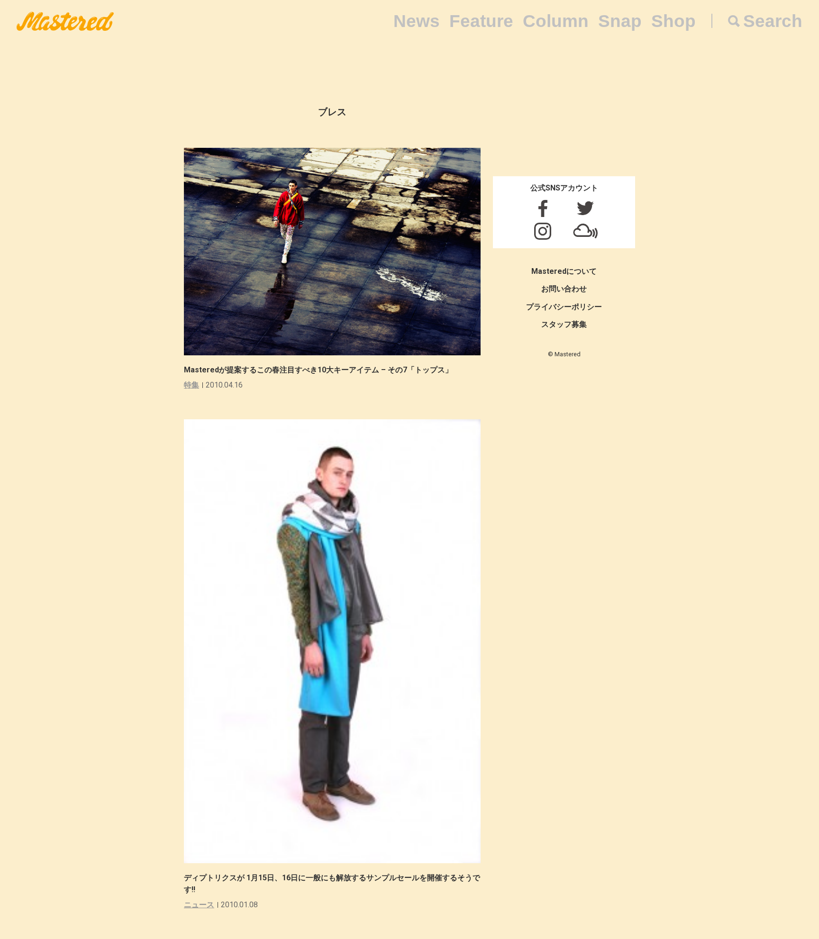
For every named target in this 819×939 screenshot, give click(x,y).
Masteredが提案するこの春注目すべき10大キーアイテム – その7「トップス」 (318, 369)
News (416, 21)
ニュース (199, 904)
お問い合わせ (564, 288)
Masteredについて (564, 271)
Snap (620, 21)
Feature (481, 21)
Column (556, 21)
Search (772, 21)
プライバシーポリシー (564, 306)
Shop (673, 21)
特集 (191, 384)
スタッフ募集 (564, 324)
